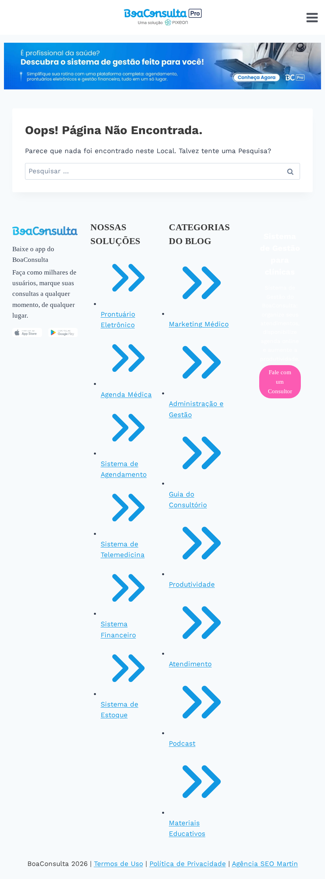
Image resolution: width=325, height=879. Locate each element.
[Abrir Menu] (312, 17)
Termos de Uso (118, 864)
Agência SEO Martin (265, 864)
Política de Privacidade (187, 864)
